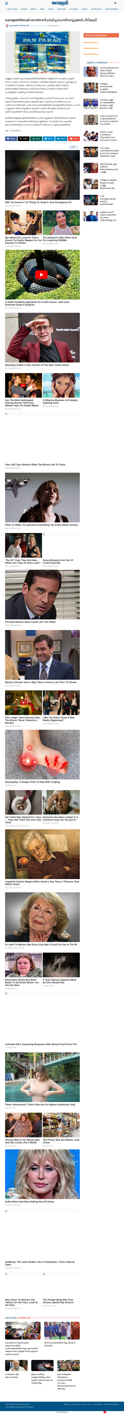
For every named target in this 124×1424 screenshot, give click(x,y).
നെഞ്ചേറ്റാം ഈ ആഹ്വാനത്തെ (12, 1376)
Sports (84, 9)
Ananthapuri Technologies (24, 1407)
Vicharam (74, 9)
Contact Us (76, 1404)
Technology (96, 9)
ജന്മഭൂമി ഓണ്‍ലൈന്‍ (19, 25)
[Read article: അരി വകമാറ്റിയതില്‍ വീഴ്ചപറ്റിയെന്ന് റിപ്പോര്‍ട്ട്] (62, 1331)
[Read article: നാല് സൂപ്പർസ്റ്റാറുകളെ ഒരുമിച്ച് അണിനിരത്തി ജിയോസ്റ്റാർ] (91, 200)
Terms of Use (86, 1404)
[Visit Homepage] (60, 3)
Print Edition (15, 131)
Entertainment (111, 9)
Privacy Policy (97, 1404)
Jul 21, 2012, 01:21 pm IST (39, 25)
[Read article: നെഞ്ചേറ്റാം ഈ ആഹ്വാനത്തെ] (16, 1365)
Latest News (12, 9)
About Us (67, 1404)
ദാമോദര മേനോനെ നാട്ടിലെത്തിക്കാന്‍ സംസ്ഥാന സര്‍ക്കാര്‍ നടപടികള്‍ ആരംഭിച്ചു (109, 121)
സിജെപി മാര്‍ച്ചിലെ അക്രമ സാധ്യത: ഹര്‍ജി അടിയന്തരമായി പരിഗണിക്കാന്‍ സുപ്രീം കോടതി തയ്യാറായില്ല (108, 188)
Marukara (61, 9)
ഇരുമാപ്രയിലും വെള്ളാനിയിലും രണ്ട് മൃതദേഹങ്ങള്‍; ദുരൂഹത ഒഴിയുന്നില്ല (42, 1378)
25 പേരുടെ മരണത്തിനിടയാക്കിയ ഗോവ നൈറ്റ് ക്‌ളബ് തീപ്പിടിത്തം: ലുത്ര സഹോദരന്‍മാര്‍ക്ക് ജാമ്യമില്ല (110, 155)
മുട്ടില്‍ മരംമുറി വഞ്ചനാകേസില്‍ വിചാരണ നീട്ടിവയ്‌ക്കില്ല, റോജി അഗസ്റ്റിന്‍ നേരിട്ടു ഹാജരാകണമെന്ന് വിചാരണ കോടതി (109, 220)
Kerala (34, 9)
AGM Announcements (111, 1404)
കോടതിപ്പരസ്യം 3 (91, 54)
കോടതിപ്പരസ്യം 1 (91, 42)
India (42, 9)
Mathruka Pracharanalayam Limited (17, 1404)
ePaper (24, 9)
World (51, 9)
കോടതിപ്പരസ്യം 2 (91, 48)
